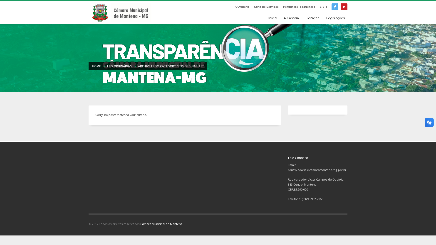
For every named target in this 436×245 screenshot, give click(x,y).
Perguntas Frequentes (299, 6)
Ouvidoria (242, 6)
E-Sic (323, 6)
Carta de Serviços (266, 6)
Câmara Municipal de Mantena (161, 224)
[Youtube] (344, 6)
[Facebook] (335, 6)
